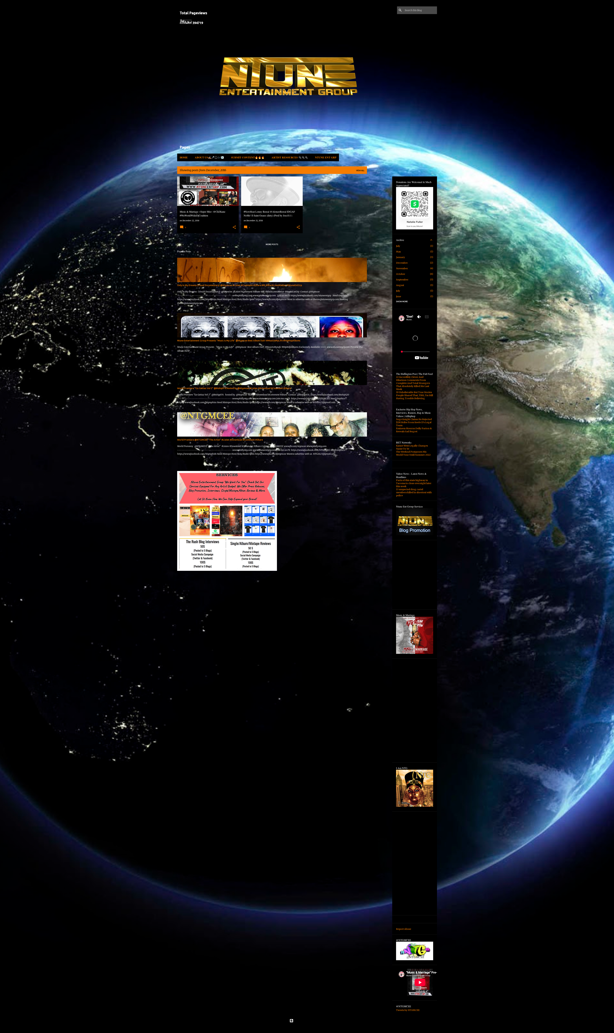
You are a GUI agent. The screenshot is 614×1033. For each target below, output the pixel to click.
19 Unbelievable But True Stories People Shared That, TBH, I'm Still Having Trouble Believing (414, 395)
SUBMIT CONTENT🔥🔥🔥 (247, 157)
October (400, 274)
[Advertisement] (196, 465)
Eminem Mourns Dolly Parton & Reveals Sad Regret (414, 430)
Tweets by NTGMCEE (408, 1010)
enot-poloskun (316, 1028)
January (400, 257)
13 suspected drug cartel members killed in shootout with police (414, 492)
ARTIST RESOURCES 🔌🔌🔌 (290, 157)
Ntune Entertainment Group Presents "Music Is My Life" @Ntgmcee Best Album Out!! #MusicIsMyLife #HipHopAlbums (238, 340)
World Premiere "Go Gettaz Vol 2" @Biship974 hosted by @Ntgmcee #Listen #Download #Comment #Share (234, 388)
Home (184, 157)
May (398, 251)
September (402, 279)
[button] (234, 227)
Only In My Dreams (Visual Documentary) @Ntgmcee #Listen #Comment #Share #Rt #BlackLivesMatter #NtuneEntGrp (239, 285)
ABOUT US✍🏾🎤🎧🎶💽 (209, 157)
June (398, 296)
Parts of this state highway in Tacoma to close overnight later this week (413, 483)
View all (360, 170)
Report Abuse (403, 929)
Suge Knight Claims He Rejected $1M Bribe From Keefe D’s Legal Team (414, 422)
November (402, 268)
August (400, 285)
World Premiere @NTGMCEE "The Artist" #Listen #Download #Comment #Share (220, 440)
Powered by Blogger (308, 1020)
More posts (272, 244)
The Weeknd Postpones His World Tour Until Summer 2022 (413, 453)
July (398, 246)
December (402, 262)
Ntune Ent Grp (325, 157)
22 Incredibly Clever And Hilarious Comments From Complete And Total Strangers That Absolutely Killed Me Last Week (413, 383)
